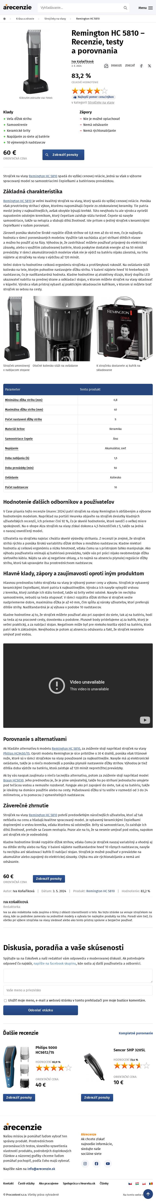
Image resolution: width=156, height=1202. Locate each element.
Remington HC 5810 (43, 176)
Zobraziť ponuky (65, 154)
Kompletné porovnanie (136, 1033)
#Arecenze (88, 1134)
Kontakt (8, 1183)
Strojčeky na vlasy (101, 102)
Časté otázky (26, 1183)
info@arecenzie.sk (41, 1169)
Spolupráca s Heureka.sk (79, 1183)
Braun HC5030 (13, 780)
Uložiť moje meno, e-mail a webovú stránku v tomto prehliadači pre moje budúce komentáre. (77, 1000)
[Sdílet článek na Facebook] (141, 65)
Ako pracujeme (48, 1183)
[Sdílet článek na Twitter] (149, 65)
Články (104, 1183)
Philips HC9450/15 (16, 753)
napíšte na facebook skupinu (55, 963)
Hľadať (126, 7)
